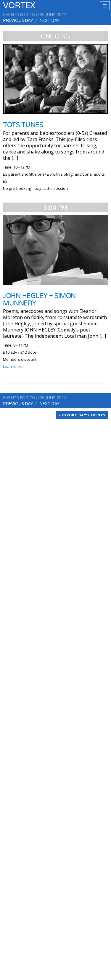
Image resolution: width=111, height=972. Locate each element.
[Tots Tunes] (55, 79)
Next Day (49, 20)
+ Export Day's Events (82, 415)
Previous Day (18, 20)
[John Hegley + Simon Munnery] (55, 250)
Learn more (13, 366)
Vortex (19, 5)
